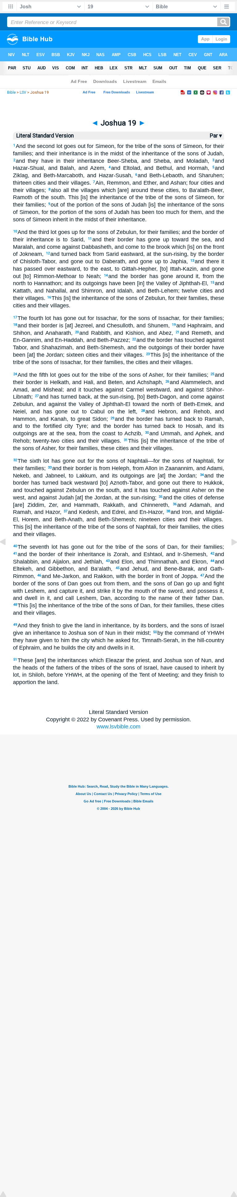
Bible (11, 92)
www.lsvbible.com (118, 727)
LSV (23, 92)
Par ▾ (216, 136)
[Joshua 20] (229, 556)
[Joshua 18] (7, 556)
